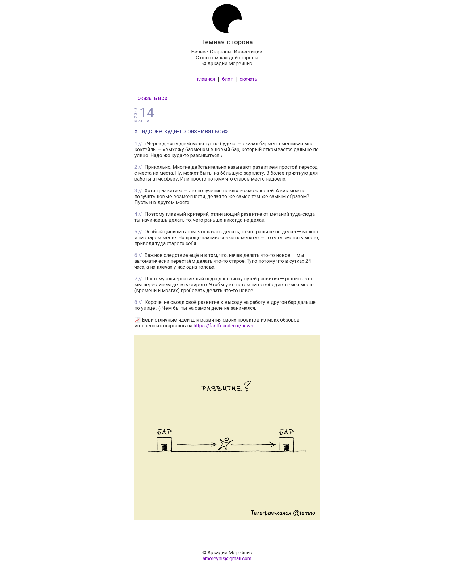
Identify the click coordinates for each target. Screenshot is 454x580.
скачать (248, 79)
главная (206, 79)
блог (227, 79)
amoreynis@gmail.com (227, 558)
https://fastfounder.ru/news (223, 326)
